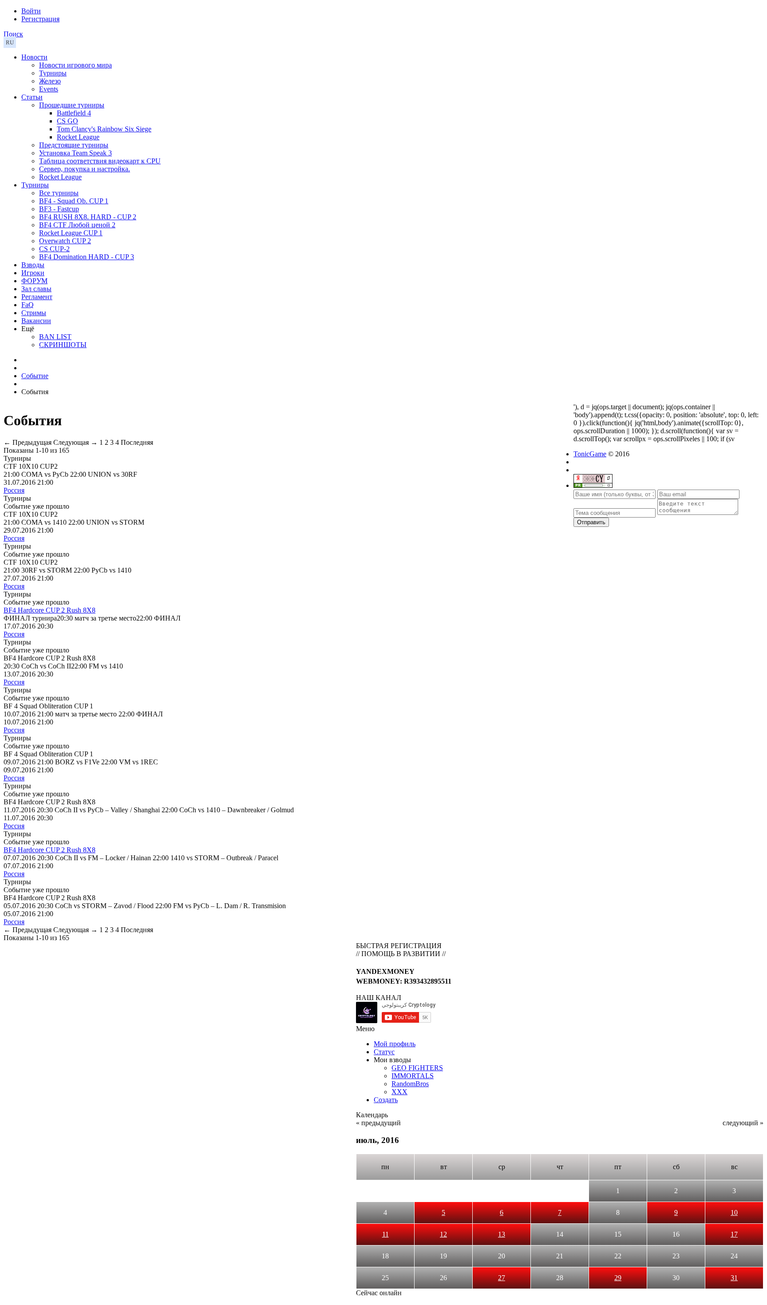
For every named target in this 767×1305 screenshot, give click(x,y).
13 (501, 1234)
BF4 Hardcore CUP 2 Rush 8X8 (49, 610)
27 (501, 1277)
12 (443, 1234)
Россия (14, 490)
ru (10, 42)
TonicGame (589, 454)
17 (734, 1234)
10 (734, 1212)
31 (734, 1277)
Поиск (13, 34)
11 (385, 1234)
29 (617, 1277)
